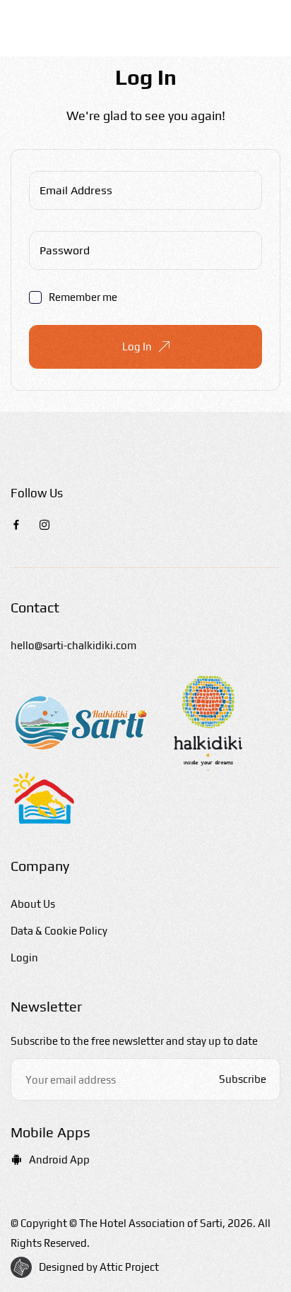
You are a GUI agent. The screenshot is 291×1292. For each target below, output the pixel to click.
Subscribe (242, 1079)
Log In (137, 346)
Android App (59, 1160)
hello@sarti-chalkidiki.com (73, 645)
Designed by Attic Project (99, 1267)
